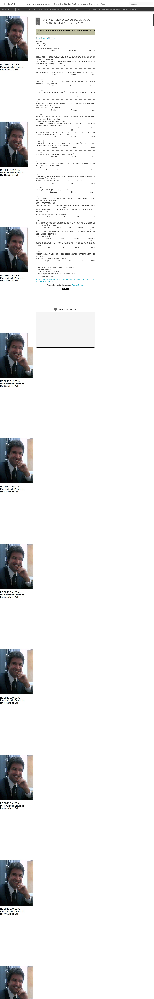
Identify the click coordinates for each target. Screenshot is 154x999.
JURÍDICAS (43, 9)
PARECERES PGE (55, 9)
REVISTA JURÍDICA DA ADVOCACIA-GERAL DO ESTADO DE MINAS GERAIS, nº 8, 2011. (65, 21)
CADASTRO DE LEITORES (73, 9)
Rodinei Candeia (78, 285)
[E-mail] (51, 38)
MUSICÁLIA (110, 9)
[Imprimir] (44, 38)
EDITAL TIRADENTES (30, 9)
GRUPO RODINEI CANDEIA (95, 9)
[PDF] (38, 38)
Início (18, 9)
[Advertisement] (108, 53)
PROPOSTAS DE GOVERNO (126, 9)
